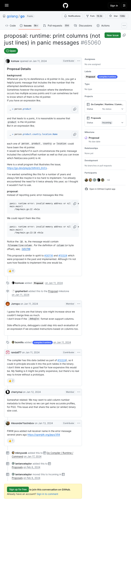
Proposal (53, 291)
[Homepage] (65, 5)
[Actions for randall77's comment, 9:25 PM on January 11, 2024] (78, 352)
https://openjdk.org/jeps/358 (43, 434)
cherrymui (16, 391)
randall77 (16, 352)
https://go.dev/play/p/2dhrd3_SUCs (27, 167)
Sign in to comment (47, 493)
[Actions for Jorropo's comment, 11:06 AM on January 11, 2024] (78, 303)
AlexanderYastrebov (22, 423)
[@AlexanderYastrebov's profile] (8, 423)
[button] (75, 109)
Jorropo (15, 303)
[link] (18, 283)
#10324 (63, 255)
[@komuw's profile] (8, 60)
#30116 (48, 255)
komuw (15, 61)
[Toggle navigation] (6, 5)
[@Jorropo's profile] (8, 304)
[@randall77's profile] (8, 352)
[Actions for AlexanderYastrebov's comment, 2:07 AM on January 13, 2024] (78, 423)
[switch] (11, 270)
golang (12, 16)
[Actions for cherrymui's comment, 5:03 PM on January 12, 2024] (78, 392)
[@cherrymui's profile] (8, 392)
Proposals (17, 467)
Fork (96, 16)
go (22, 16)
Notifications (74, 16)
